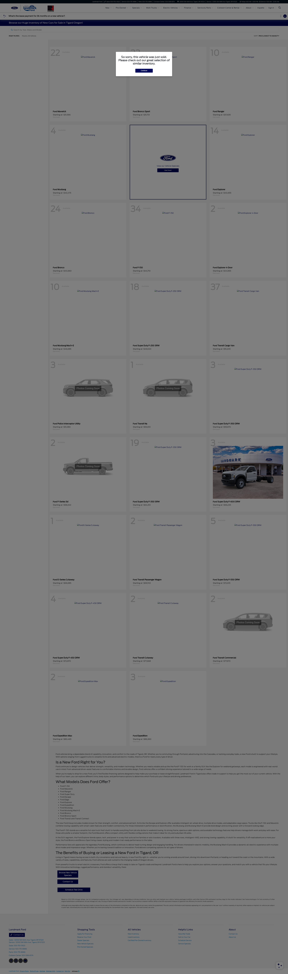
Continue (144, 70)
